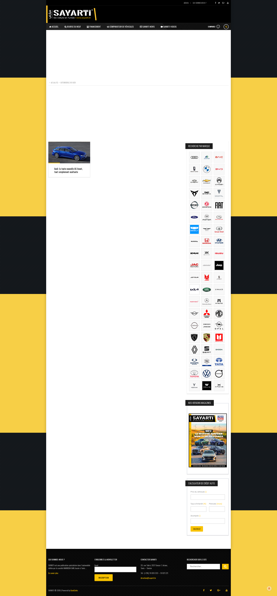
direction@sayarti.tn (148, 578)
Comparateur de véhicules (121, 26)
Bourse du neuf (74, 26)
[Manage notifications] (269, 588)
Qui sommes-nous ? (199, 3)
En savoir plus (53, 573)
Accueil (186, 3)
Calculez (196, 529)
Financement (95, 26)
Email (96, 565)
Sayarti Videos (170, 26)
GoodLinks (74, 590)
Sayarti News (148, 26)
